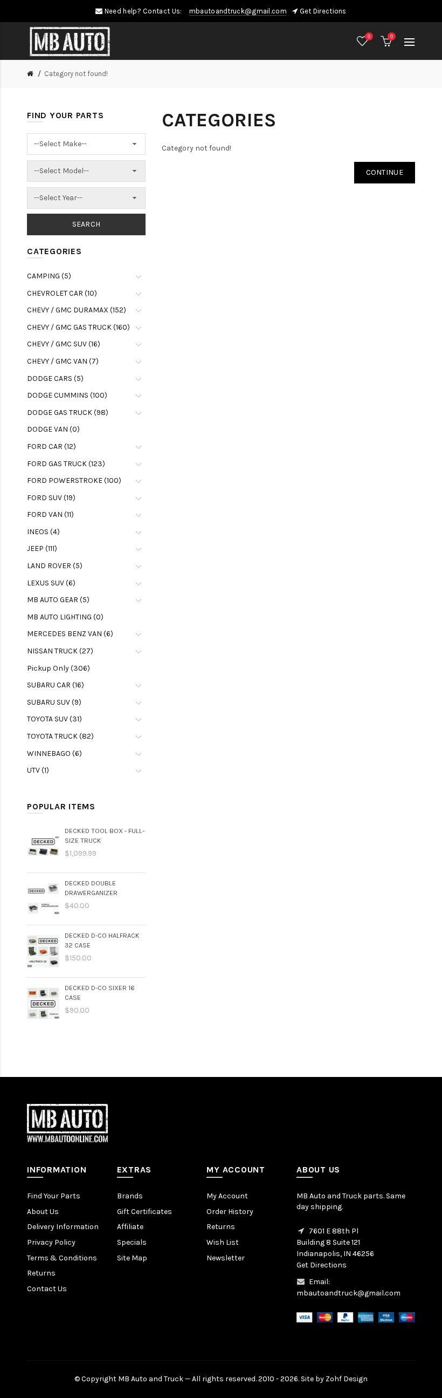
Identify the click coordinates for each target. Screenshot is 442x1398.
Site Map (132, 1258)
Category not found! (76, 74)
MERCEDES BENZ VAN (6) (70, 633)
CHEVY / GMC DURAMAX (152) (76, 310)
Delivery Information (63, 1226)
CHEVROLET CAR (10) (62, 293)
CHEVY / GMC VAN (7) (63, 361)
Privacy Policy (51, 1242)
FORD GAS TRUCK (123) (66, 463)
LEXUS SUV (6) (51, 583)
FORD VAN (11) (50, 514)
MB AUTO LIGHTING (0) (65, 617)
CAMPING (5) (49, 276)
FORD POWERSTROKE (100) (74, 480)
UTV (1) (38, 770)
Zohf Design (347, 1378)
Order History (229, 1211)
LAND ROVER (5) (54, 565)
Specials (132, 1242)
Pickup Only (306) (58, 668)
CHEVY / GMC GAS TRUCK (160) (78, 327)
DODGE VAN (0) (53, 429)
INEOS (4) (43, 531)
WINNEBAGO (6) (54, 753)
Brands (130, 1196)
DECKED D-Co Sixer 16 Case (100, 992)
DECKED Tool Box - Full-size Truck (104, 835)
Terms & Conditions (62, 1258)
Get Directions (323, 11)
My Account (227, 1196)
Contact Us (47, 1288)
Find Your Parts (53, 1196)
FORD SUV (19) (51, 497)
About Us (43, 1211)
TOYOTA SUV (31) (54, 719)
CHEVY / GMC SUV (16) (63, 344)
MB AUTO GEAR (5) (58, 599)
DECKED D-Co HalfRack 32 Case (102, 940)
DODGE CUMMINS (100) (67, 395)
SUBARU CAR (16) (55, 685)
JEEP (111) (42, 548)
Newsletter (225, 1258)
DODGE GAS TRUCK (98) (67, 412)
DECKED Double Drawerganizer (91, 888)
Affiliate (130, 1226)
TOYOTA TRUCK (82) (60, 736)
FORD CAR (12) (51, 446)
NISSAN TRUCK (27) (60, 651)
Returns (41, 1273)
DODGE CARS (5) (55, 378)
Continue (384, 172)
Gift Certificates (144, 1211)
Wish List (222, 1242)
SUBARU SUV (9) (54, 702)
